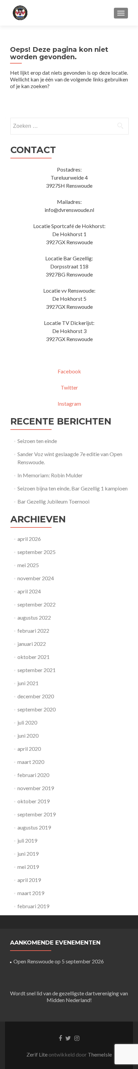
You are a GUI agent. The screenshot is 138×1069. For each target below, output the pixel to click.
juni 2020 (28, 735)
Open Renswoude (33, 961)
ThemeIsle (100, 1054)
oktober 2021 (33, 657)
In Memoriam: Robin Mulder (50, 475)
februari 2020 (33, 775)
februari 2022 (33, 630)
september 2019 (36, 814)
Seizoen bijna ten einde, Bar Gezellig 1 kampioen (72, 488)
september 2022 (36, 604)
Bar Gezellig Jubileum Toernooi (53, 501)
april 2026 (29, 539)
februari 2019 (33, 906)
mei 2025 (28, 565)
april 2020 (29, 748)
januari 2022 (31, 643)
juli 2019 (27, 840)
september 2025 (36, 552)
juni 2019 (28, 853)
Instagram (69, 403)
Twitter (69, 387)
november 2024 (35, 578)
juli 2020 (27, 722)
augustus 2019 (34, 827)
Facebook (69, 371)
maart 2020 (30, 762)
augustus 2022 (34, 617)
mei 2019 (28, 866)
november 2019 (35, 788)
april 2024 (29, 591)
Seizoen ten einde (37, 441)
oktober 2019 (33, 801)
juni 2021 (28, 683)
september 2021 (36, 670)
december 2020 (35, 696)
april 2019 (29, 880)
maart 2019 (30, 893)
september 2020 (36, 709)
